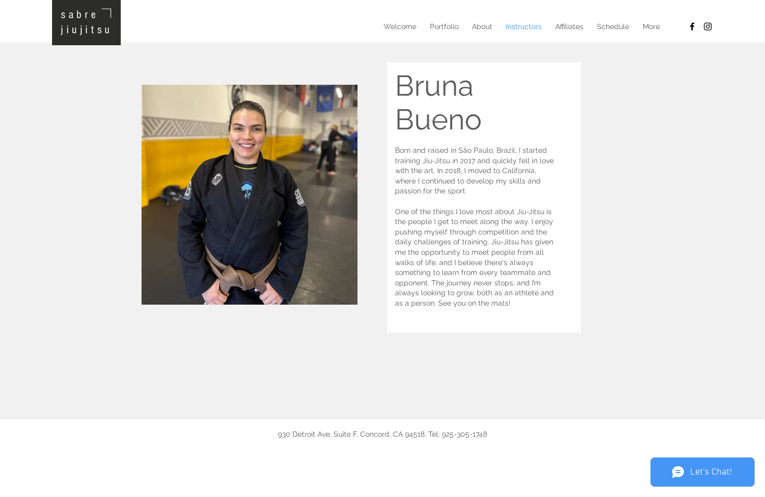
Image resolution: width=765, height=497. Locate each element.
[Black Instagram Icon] (708, 26)
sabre (80, 14)
